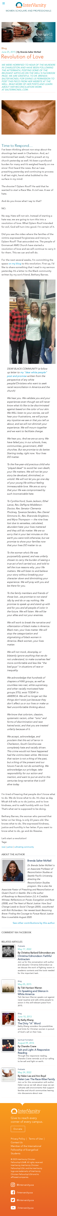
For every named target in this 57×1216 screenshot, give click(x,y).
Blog (4, 48)
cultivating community (24, 847)
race (3, 847)
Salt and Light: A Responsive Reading (34, 1051)
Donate (18, 1128)
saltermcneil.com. (16, 89)
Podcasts (21, 946)
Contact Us (17, 1142)
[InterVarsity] (31, 7)
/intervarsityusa (25, 1192)
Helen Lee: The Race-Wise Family (36, 1079)
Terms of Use (36, 1138)
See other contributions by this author (34, 922)
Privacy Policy (18, 1138)
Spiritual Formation (25, 1040)
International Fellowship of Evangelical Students (26, 1150)
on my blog (15, 263)
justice (10, 847)
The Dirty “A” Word (29, 1023)
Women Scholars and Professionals (28, 11)
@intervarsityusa (25, 1184)
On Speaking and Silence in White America (33, 992)
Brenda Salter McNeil (39, 860)
